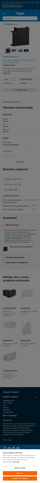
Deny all (20, 473)
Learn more (15, 462)
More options (20, 468)
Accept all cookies (20, 478)
